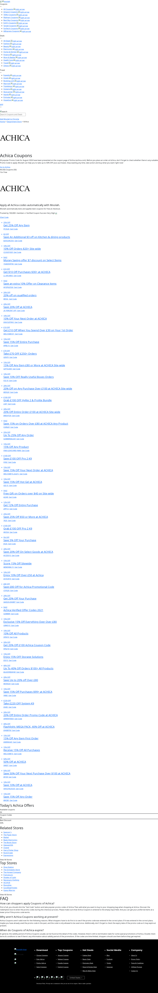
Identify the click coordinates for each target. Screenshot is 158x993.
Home (2, 121)
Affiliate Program (136, 967)
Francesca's (8, 875)
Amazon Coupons (10, 12)
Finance (6, 54)
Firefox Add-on (41, 963)
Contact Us (134, 971)
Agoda (6, 94)
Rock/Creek (8, 853)
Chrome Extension (42, 955)
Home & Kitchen (10, 52)
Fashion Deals (87, 955)
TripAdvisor (8, 86)
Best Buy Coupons (11, 20)
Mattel (6, 837)
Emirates (7, 97)
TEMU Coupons (9, 15)
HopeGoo (7, 100)
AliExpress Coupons (11, 31)
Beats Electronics (10, 840)
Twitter (109, 963)
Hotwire (6, 89)
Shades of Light (9, 877)
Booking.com (9, 81)
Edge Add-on (40, 959)
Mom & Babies (9, 57)
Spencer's (7, 832)
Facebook (109, 959)
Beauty (6, 46)
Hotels (6, 78)
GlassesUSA (8, 845)
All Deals (7, 41)
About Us (134, 955)
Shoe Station (8, 867)
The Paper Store (10, 835)
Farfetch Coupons (10, 28)
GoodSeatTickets (10, 888)
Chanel (6, 847)
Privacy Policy (135, 959)
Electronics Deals (88, 963)
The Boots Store (9, 842)
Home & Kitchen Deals (90, 967)
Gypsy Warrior (9, 890)
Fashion (6, 43)
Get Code (4, 217)
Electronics (8, 49)
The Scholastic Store (11, 870)
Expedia (6, 75)
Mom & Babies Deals (89, 971)
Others (6, 66)
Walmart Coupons (11, 17)
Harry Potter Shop (10, 850)
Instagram (110, 967)
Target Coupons (10, 26)
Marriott (7, 83)
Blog (108, 955)
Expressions (8, 855)
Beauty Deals (87, 959)
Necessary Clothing (11, 880)
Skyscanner (8, 92)
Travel (6, 63)
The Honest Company (12, 872)
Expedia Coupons (63, 963)
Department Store (14, 121)
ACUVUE (6, 882)
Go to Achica (5, 167)
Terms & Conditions (137, 963)
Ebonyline (7, 885)
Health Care (8, 60)
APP (1, 104)
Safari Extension (41, 967)
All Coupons (8, 9)
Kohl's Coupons (10, 23)
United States (75, 977)
